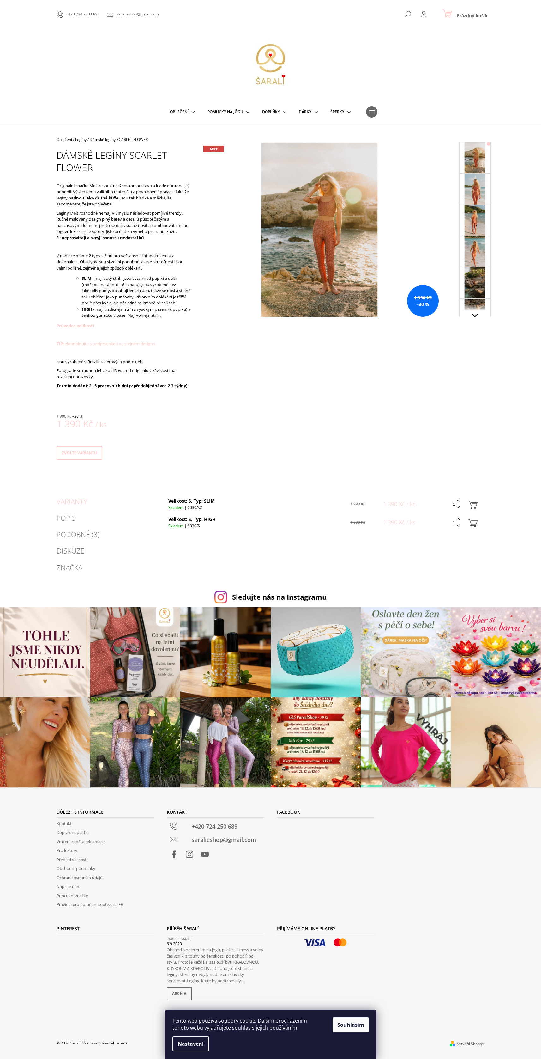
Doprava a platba (73, 832)
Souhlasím (350, 1024)
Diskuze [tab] (70, 550)
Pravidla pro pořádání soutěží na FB (90, 904)
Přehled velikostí (72, 859)
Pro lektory (67, 850)
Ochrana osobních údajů (80, 877)
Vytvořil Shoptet (470, 1043)
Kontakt (64, 823)
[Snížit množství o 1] (458, 507)
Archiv (179, 993)
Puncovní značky (72, 895)
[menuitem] (182, 112)
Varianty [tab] (72, 501)
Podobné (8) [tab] (78, 534)
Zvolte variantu (79, 453)
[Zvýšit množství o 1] (458, 501)
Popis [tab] (66, 518)
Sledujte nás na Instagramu (279, 597)
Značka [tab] (69, 567)
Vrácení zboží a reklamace (81, 841)
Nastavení (191, 1043)
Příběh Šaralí (179, 939)
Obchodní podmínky (76, 868)
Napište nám (69, 886)
